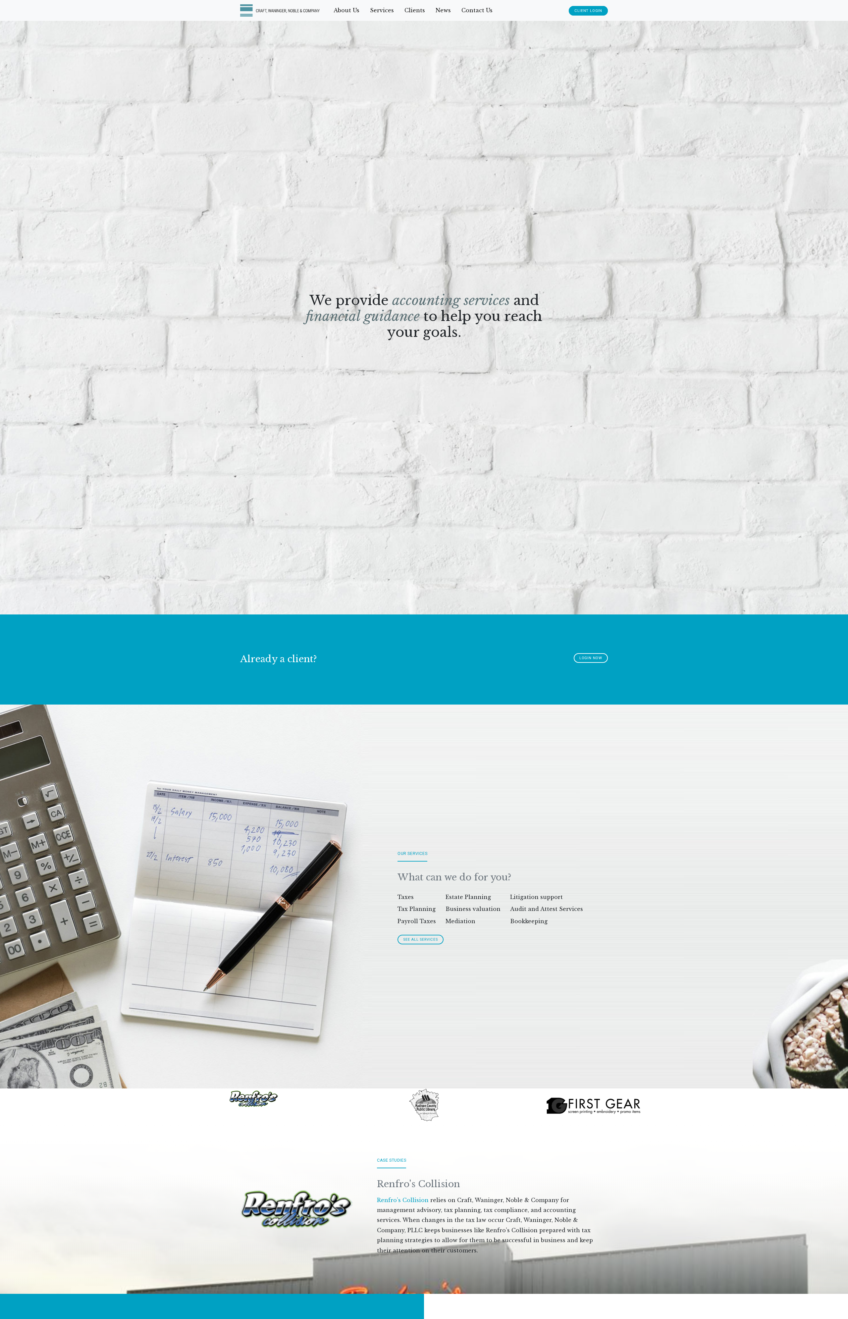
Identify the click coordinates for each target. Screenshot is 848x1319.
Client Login (588, 11)
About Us (346, 10)
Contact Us (477, 10)
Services (382, 10)
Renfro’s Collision (403, 1200)
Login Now (590, 658)
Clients (414, 10)
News (443, 10)
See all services (420, 939)
